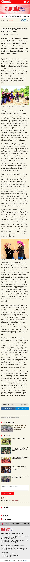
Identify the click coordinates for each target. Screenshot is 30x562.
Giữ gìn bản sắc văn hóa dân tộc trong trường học (20, 427)
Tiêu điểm (8, 16)
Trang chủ (4, 20)
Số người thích (15, 500)
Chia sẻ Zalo (23, 408)
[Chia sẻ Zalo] (25, 20)
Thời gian (8, 500)
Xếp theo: (3, 500)
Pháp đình (26, 16)
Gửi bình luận (7, 493)
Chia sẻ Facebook (8, 408)
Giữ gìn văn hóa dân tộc (19, 438)
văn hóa (11, 417)
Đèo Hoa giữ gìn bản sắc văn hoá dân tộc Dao (20, 476)
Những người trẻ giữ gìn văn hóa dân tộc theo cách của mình (20, 449)
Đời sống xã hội (17, 16)
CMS (12, 560)
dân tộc (16, 417)
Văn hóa (10, 20)
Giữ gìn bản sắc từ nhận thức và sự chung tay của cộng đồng (19, 468)
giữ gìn (5, 417)
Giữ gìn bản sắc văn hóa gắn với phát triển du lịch (20, 458)
